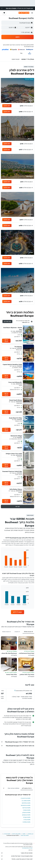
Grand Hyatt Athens (15, 400)
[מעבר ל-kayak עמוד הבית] (24, 13)
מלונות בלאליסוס (26, 803)
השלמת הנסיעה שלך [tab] (13, 788)
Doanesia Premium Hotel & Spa (12, 471)
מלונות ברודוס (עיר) (25, 798)
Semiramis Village (16, 436)
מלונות (24, 833)
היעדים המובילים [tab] (26, 788)
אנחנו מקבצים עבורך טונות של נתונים (21, 856)
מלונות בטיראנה (26, 807)
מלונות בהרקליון (26, 812)
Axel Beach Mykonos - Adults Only (12, 328)
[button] (2, 8)
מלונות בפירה (27, 819)
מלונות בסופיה (26, 810)
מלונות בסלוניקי (26, 822)
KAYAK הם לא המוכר (26, 853)
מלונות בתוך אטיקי (25, 835)
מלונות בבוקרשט (26, 815)
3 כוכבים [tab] (17, 631)
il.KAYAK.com (30, 833)
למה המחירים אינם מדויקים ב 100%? (21, 859)
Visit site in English (11, 8)
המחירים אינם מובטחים (27, 848)
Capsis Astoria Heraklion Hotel (12, 364)
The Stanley (18, 346)
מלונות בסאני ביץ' (26, 800)
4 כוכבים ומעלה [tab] (28, 631)
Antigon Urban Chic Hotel (14, 453)
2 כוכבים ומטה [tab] (6, 631)
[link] (17, 612)
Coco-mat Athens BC (15, 382)
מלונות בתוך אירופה (16, 833)
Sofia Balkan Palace (16, 489)
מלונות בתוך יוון (7, 833)
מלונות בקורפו (26, 817)
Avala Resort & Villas (15, 418)
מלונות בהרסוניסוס (25, 805)
